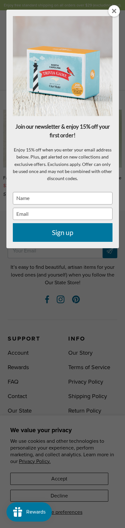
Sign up (62, 232)
